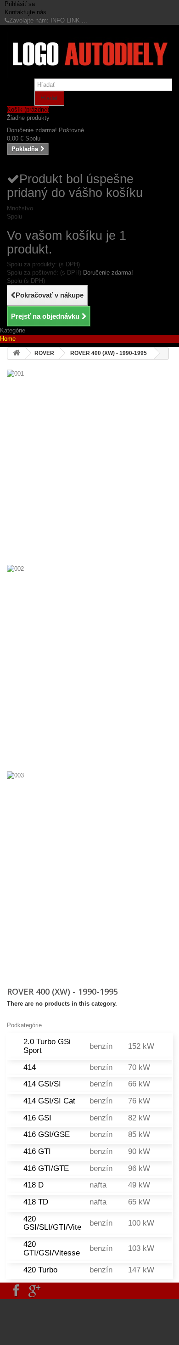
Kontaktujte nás (25, 12)
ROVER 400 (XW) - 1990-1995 (108, 353)
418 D (33, 1185)
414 (29, 1067)
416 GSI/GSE (46, 1134)
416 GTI (37, 1151)
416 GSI (37, 1118)
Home (8, 338)
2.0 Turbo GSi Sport (47, 1046)
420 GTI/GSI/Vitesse (51, 1248)
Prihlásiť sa (20, 3)
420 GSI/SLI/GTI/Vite (52, 1223)
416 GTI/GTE (46, 1168)
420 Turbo (40, 1270)
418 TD (35, 1202)
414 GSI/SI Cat (49, 1101)
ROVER (44, 353)
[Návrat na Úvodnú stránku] (16, 353)
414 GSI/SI (42, 1084)
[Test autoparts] (89, 55)
